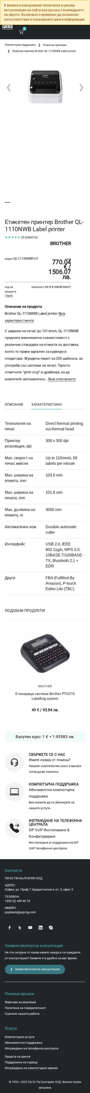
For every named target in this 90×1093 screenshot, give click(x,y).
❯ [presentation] (81, 87)
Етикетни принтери (54, 45)
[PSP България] (7, 27)
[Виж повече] (45, 653)
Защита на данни (17, 1056)
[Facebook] (9, 927)
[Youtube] (30, 927)
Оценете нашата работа (22, 1013)
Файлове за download (20, 1002)
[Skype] (51, 927)
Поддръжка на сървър (21, 1062)
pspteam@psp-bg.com (20, 912)
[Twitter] (20, 927)
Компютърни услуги (20, 1037)
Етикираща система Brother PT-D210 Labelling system (44, 696)
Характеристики (46, 404)
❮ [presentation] (9, 87)
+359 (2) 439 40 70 (17, 901)
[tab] (14, 404)
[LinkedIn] (40, 927)
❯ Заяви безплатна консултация (35, 969)
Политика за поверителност (25, 1008)
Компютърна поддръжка (20, 44)
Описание (14, 404)
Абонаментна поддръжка (23, 1042)
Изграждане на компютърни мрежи (31, 1068)
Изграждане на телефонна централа (31, 1048)
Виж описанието (62, 379)
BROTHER (45, 686)
